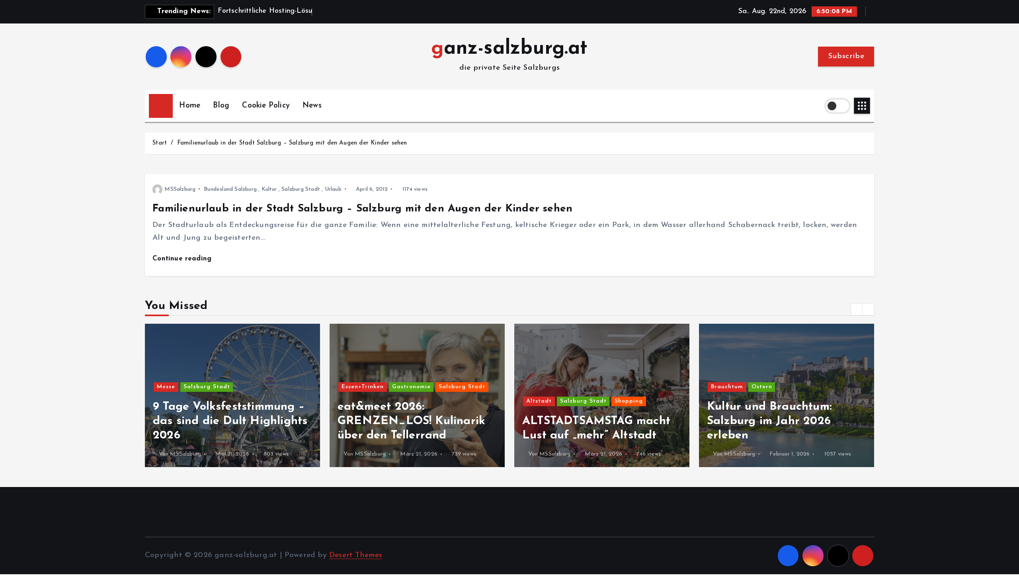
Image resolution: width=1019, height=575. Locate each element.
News (312, 106)
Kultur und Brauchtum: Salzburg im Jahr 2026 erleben (769, 421)
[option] (232, 395)
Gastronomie (411, 387)
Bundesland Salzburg (230, 189)
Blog (221, 106)
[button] (857, 309)
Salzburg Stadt (300, 189)
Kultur (269, 189)
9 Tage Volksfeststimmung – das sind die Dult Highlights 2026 (230, 421)
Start (159, 143)
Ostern (762, 387)
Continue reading (183, 258)
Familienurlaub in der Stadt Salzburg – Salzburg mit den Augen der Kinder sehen (292, 143)
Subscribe (846, 56)
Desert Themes (356, 555)
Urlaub (333, 189)
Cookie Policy (266, 106)
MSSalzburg (179, 189)
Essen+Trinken (363, 387)
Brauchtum (727, 387)
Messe (166, 387)
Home (189, 106)
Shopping (629, 401)
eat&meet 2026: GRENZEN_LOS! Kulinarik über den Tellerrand (411, 421)
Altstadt (539, 401)
